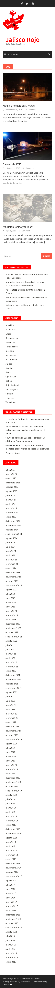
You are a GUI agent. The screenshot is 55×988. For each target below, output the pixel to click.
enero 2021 (11, 722)
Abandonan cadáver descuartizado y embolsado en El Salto (25, 430)
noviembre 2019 (13, 782)
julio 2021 (10, 696)
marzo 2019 (11, 816)
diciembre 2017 (13, 863)
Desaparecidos (12, 338)
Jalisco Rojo (23, 39)
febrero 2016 (12, 957)
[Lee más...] (23, 121)
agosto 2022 (11, 640)
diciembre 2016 (13, 914)
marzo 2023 (11, 611)
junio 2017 (10, 889)
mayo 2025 (11, 499)
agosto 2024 (11, 538)
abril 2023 (10, 606)
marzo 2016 (11, 953)
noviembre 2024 (13, 525)
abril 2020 (10, 760)
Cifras (8, 333)
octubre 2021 (12, 683)
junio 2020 (10, 752)
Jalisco (9, 363)
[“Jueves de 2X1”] (27, 145)
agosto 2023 (11, 589)
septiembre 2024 (14, 533)
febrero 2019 (12, 820)
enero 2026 (11, 478)
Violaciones (11, 402)
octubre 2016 (12, 923)
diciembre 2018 (13, 829)
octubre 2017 (12, 871)
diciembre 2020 (13, 726)
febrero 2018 (12, 854)
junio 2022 (10, 649)
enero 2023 (11, 619)
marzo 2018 (11, 850)
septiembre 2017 (14, 876)
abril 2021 (10, 709)
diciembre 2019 (13, 777)
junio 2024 (10, 546)
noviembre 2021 (13, 679)
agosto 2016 (11, 931)
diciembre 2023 (13, 572)
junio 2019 (10, 803)
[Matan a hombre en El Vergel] (27, 86)
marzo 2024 (11, 559)
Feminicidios (12, 346)
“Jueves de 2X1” (12, 164)
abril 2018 (10, 846)
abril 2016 (10, 948)
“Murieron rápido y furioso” (18, 227)
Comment (32, 109)
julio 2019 (10, 799)
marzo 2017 (11, 901)
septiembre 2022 (14, 636)
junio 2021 (10, 700)
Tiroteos (10, 398)
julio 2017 (10, 884)
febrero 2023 (12, 615)
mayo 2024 (11, 551)
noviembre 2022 (13, 628)
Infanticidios (12, 359)
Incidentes (11, 355)
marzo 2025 (11, 508)
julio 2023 (10, 593)
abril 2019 (10, 812)
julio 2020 (10, 747)
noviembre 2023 (13, 576)
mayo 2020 (11, 756)
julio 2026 (10, 469)
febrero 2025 (12, 512)
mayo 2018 (11, 842)
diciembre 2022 (13, 623)
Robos (9, 380)
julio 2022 (10, 645)
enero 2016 (11, 961)
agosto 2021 (11, 692)
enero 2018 (11, 859)
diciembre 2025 (13, 482)
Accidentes (11, 329)
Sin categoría (12, 389)
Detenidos (10, 342)
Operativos (11, 376)
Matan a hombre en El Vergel (19, 105)
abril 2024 (10, 555)
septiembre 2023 (14, 585)
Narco (8, 372)
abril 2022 (10, 658)
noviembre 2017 (13, 867)
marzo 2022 (11, 662)
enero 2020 (11, 773)
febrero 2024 (12, 563)
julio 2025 (10, 495)
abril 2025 (10, 504)
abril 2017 (10, 897)
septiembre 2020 (14, 739)
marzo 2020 (11, 765)
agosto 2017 (11, 880)
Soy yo (9, 437)
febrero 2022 (12, 666)
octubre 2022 (12, 632)
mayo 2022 (11, 653)
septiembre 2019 (14, 790)
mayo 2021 (11, 705)
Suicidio (9, 393)
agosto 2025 (11, 491)
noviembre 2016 (13, 919)
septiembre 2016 (14, 927)
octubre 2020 (12, 735)
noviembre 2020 (13, 730)
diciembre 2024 (13, 521)
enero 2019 (11, 824)
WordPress (25, 981)
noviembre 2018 (13, 833)
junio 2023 (10, 598)
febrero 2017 (12, 906)
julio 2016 (10, 936)
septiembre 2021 (14, 688)
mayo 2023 (11, 602)
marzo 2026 (11, 474)
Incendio (10, 350)
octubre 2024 (12, 529)
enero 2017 (11, 910)
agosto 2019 (11, 794)
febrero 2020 (12, 769)
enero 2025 (11, 516)
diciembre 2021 (13, 675)
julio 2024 (10, 542)
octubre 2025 (12, 486)
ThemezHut (7, 984)
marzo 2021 (11, 713)
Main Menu (13, 54)
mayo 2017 (11, 893)
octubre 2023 (12, 581)
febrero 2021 (12, 717)
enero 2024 (11, 568)
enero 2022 (11, 670)
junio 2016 (10, 940)
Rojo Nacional (12, 385)
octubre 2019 (12, 786)
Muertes (9, 368)
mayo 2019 (11, 807)
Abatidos (10, 325)
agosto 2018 (11, 837)
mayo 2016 (11, 944)
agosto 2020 (11, 743)
